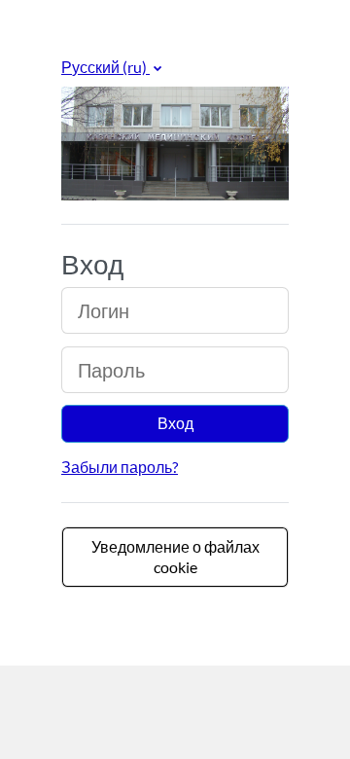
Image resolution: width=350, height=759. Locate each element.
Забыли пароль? (119, 466)
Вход (175, 423)
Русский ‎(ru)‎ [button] (105, 66)
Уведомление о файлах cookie (175, 556)
